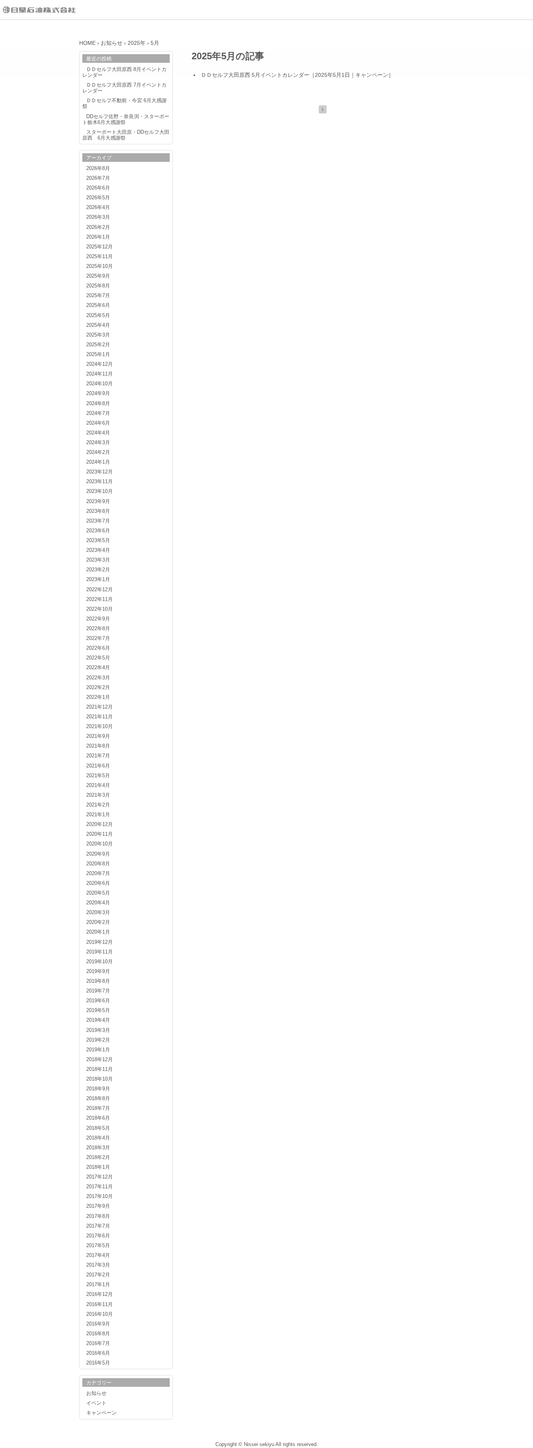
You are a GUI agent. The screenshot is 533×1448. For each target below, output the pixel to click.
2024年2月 (98, 452)
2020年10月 (99, 844)
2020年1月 (98, 932)
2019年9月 (98, 971)
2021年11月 (99, 717)
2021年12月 (99, 707)
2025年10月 (99, 266)
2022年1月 (98, 697)
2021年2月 (98, 805)
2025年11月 (99, 256)
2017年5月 (98, 1245)
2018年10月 (99, 1079)
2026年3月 (98, 217)
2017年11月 (99, 1186)
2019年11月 (99, 952)
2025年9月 (98, 276)
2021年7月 (98, 756)
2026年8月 (98, 168)
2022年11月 (99, 599)
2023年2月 (98, 569)
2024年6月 (98, 423)
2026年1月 (98, 237)
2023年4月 (98, 550)
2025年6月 (98, 305)
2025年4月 (98, 325)
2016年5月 (98, 1363)
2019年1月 (98, 1050)
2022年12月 (99, 589)
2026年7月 (98, 178)
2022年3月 (98, 678)
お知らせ (96, 1393)
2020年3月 (98, 912)
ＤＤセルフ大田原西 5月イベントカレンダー (255, 75)
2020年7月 (98, 873)
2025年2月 (98, 344)
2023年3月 (98, 560)
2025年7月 (98, 295)
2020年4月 (98, 903)
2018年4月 (98, 1138)
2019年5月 (98, 1010)
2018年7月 (98, 1108)
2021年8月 (98, 746)
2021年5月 (98, 775)
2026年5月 (98, 197)
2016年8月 (98, 1333)
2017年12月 (99, 1177)
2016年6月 (98, 1353)
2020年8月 (98, 864)
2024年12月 (99, 364)
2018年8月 (98, 1098)
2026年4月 (98, 207)
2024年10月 (99, 383)
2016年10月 (99, 1314)
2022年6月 (98, 648)
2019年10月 (99, 961)
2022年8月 (98, 628)
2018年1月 (98, 1167)
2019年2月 (98, 1040)
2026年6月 (98, 188)
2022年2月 (98, 687)
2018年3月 (98, 1147)
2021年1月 (98, 814)
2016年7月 (98, 1343)
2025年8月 (98, 286)
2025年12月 (99, 247)
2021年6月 (98, 766)
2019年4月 (98, 1020)
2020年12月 (99, 824)
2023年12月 (99, 472)
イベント (96, 1403)
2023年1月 (98, 579)
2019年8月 (98, 981)
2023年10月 (99, 491)
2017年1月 (98, 1284)
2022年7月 (98, 638)
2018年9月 (98, 1089)
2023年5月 (98, 540)
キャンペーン (371, 75)
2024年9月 (98, 393)
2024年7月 (98, 413)
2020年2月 (98, 922)
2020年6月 (98, 883)
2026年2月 (98, 227)
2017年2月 (98, 1275)
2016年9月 (98, 1324)
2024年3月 (98, 442)
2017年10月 (99, 1196)
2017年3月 (98, 1265)
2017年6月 (98, 1236)
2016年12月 (99, 1294)
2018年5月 (98, 1128)
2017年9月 (98, 1206)
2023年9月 (98, 501)
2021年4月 (98, 785)
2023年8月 (98, 511)
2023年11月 (99, 481)
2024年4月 (98, 433)
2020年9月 (98, 854)
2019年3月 (98, 1030)
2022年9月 (98, 619)
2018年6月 (98, 1118)
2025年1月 (98, 354)
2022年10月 (99, 609)
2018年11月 (99, 1069)
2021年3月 (98, 795)
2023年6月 (98, 530)
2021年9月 (98, 736)
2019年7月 (98, 991)
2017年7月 (98, 1226)
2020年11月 (99, 834)
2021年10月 (99, 726)
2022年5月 (98, 658)
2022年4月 (98, 667)
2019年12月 (99, 942)
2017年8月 (98, 1216)
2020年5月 (98, 893)
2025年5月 (98, 315)
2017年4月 (98, 1255)
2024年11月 (99, 374)
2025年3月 (98, 335)
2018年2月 (98, 1157)
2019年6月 (98, 1000)
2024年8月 (98, 403)
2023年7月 (98, 521)
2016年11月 (99, 1304)
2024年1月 (98, 462)
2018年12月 (99, 1059)
